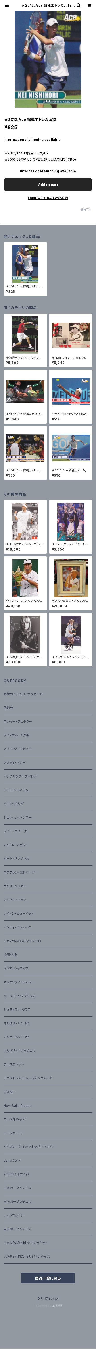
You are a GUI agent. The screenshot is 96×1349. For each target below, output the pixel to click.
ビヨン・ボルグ (14, 804)
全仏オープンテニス (17, 1201)
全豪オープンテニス (17, 1188)
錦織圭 (8, 708)
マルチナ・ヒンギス (17, 1023)
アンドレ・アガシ (15, 845)
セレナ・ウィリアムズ (18, 982)
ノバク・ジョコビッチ (17, 749)
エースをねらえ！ (15, 1119)
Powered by (43, 1305)
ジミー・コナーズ (15, 831)
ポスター (10, 1092)
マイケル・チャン (15, 900)
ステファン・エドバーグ (19, 872)
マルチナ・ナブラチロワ (20, 1051)
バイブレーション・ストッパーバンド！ (29, 1147)
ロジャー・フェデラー (18, 721)
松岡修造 (10, 955)
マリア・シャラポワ (16, 968)
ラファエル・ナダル (16, 735)
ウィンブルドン (14, 1215)
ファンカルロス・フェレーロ (22, 941)
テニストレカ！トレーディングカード (28, 1078)
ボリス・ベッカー (15, 886)
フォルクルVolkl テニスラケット (26, 1243)
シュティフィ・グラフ (17, 1009)
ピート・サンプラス (16, 858)
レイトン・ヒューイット (19, 913)
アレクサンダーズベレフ (20, 776)
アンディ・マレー (15, 762)
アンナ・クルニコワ (16, 1037)
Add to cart (48, 184)
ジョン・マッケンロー (18, 817)
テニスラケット (14, 1064)
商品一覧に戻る (48, 1278)
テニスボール (13, 1133)
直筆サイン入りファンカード (23, 694)
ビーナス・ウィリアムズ (19, 996)
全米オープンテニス (17, 1229)
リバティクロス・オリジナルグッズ (27, 1256)
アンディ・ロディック (17, 927)
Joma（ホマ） (13, 1160)
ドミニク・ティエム (16, 790)
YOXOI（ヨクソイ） (17, 1174)
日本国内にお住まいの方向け (48, 198)
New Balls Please (18, 1105)
